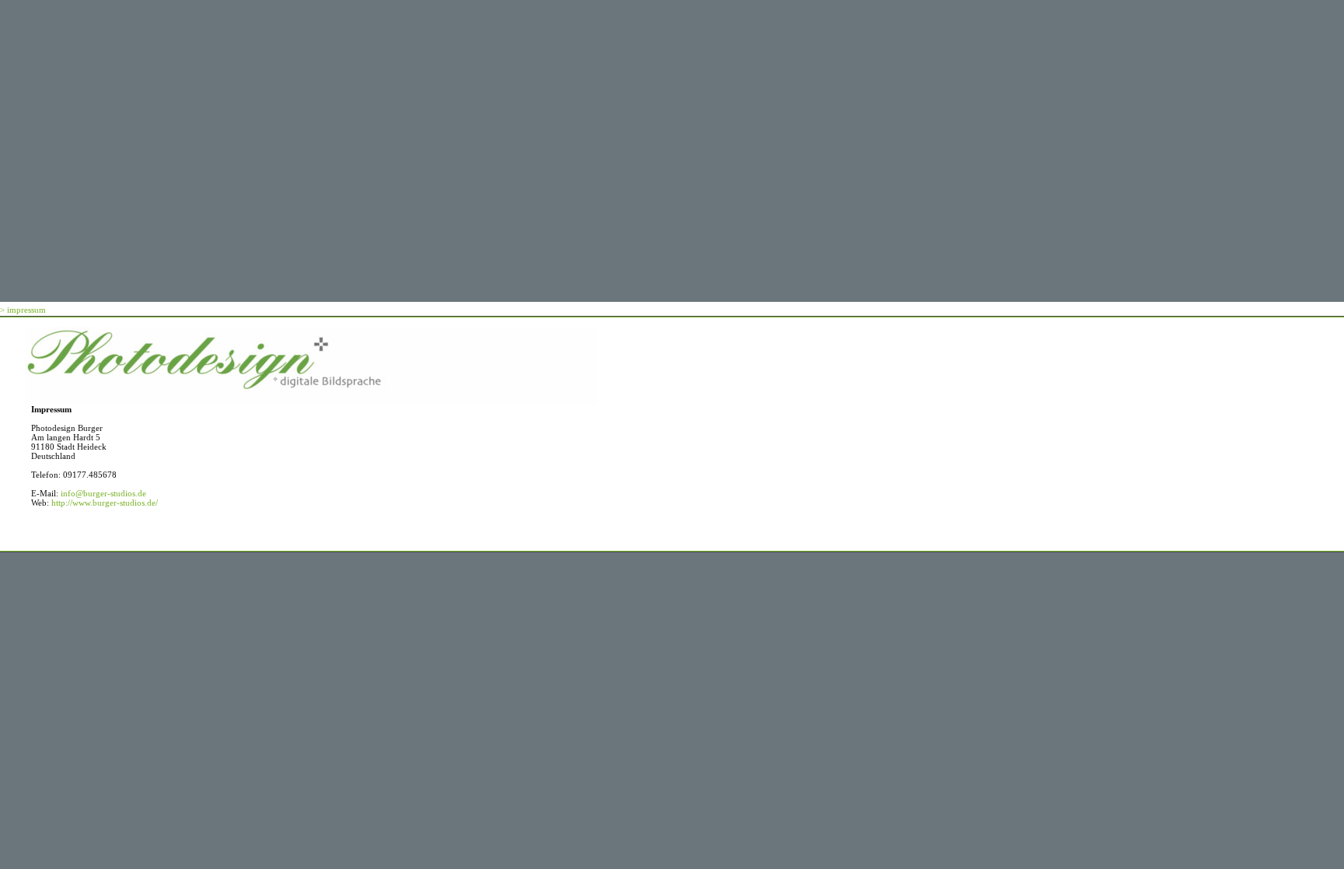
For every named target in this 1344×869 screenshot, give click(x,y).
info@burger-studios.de (103, 493)
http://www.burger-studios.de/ (104, 502)
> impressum (23, 309)
